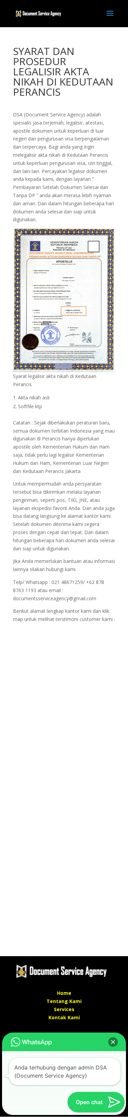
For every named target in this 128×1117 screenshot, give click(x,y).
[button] (113, 1042)
